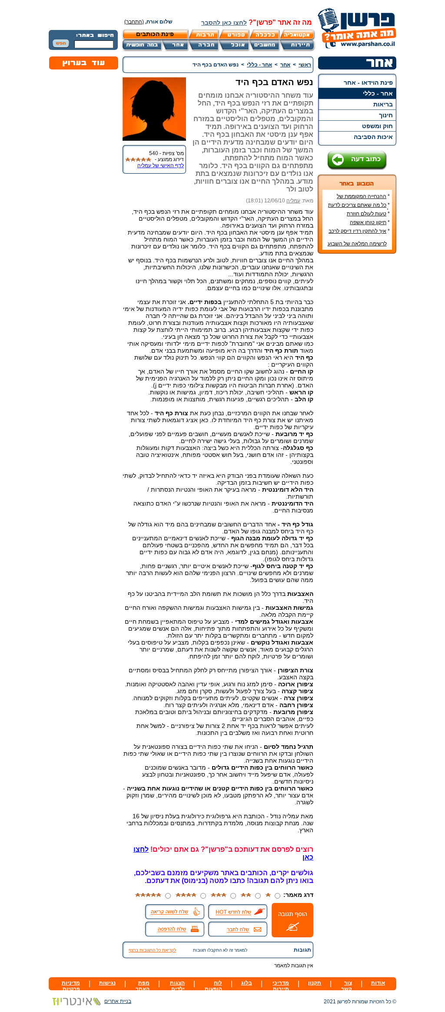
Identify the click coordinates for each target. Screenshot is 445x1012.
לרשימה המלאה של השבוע (357, 244)
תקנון (314, 983)
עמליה (293, 201)
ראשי (305, 65)
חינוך (386, 115)
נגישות (107, 983)
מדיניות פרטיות (71, 986)
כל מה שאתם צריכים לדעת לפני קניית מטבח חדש (359, 208)
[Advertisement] (357, 390)
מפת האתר (142, 986)
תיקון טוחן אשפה (368, 222)
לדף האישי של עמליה (160, 165)
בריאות (383, 104)
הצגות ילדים (177, 986)
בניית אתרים (117, 1001)
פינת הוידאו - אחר (368, 82)
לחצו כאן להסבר (224, 22)
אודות (378, 983)
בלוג (246, 983)
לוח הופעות (213, 986)
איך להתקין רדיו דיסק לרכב (357, 231)
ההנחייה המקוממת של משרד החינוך (363, 199)
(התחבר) (134, 22)
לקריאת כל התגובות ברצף (152, 950)
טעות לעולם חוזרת (366, 214)
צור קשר (346, 986)
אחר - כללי (378, 93)
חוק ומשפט (377, 125)
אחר (285, 65)
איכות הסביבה (373, 136)
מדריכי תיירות (280, 986)
